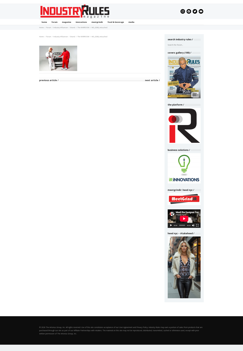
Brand (72, 27)
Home (41, 27)
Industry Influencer (60, 27)
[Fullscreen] (197, 225)
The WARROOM (83, 27)
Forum (48, 27)
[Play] (171, 225)
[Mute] (193, 225)
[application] (184, 218)
